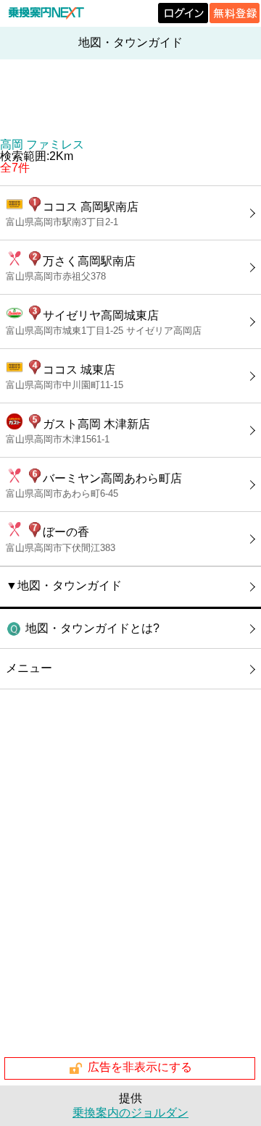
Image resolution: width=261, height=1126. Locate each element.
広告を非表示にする (140, 1068)
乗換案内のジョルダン (130, 1112)
